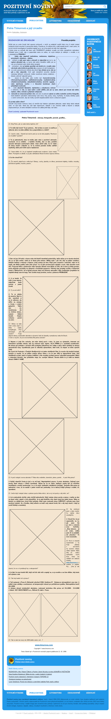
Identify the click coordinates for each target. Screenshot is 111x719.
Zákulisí (90, 20)
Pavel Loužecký (29, 713)
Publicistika (36, 20)
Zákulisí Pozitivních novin (51, 713)
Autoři (71, 713)
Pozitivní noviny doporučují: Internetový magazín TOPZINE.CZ (28, 677)
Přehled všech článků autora (24, 662)
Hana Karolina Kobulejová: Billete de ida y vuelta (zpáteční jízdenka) (30, 674)
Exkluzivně (74, 20)
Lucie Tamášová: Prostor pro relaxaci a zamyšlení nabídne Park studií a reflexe (34, 682)
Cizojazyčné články (81, 713)
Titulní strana (15, 20)
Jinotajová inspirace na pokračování (20, 679)
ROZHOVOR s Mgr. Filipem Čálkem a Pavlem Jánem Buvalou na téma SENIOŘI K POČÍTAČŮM (39, 672)
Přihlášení (92, 713)
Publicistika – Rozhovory (19, 32)
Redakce (64, 713)
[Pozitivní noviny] (29, 6)
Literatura (55, 20)
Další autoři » (91, 112)
